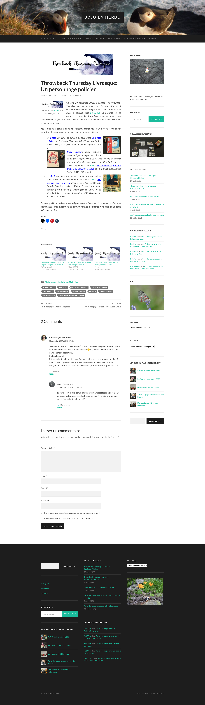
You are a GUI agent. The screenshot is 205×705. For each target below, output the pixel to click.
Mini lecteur (114, 38)
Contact (153, 38)
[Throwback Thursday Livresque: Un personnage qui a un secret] (53, 254)
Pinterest (44, 593)
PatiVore (133, 236)
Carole (56, 110)
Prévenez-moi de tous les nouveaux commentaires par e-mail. (72, 513)
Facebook (45, 588)
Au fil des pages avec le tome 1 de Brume (150, 395)
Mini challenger (135, 38)
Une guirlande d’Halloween (148, 387)
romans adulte (49, 295)
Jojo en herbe (102, 17)
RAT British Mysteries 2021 (148, 370)
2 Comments (75, 95)
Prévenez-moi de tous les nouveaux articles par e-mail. (69, 518)
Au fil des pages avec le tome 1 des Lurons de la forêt (147, 205)
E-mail (44, 488)
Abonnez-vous (155, 421)
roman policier (106, 291)
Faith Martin (48, 291)
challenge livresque (79, 287)
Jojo (63, 95)
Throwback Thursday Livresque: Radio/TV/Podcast (143, 187)
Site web (45, 500)
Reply (51, 374)
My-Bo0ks (95, 112)
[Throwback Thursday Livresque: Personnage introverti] (80, 254)
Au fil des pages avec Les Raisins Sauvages (147, 215)
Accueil (44, 38)
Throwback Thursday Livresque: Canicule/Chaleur (143, 176)
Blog (55, 38)
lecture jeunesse (79, 291)
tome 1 (92, 165)
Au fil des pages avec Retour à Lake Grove (103, 305)
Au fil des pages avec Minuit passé (55, 305)
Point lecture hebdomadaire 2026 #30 (145, 196)
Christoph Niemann (99, 287)
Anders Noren (151, 693)
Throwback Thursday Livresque (71, 295)
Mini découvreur (94, 38)
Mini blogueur (50, 282)
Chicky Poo (135, 266)
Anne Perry (63, 287)
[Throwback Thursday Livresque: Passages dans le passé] (107, 254)
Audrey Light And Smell (60, 337)
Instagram (45, 583)
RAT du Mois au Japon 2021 (148, 379)
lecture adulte (63, 291)
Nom (44, 476)
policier (92, 291)
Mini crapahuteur (70, 38)
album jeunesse (49, 287)
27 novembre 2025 (49, 95)
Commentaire (48, 448)
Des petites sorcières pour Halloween (148, 404)
